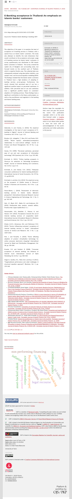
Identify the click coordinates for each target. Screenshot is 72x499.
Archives (13, 8)
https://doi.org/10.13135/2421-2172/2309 (21, 32)
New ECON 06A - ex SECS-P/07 (38, 428)
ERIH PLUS (41, 402)
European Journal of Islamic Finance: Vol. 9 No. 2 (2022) (33, 308)
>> (21, 329)
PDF (46, 26)
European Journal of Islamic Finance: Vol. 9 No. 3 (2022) (25, 280)
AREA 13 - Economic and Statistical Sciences (27, 426)
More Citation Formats (52, 63)
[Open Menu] (6, 1)
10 (18, 329)
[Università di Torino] (9, 472)
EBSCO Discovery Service (28, 419)
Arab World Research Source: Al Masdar (51, 419)
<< (5, 329)
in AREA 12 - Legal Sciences (50, 424)
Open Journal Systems (11, 340)
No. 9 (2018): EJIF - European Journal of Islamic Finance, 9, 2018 (41, 8)
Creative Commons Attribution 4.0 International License (42, 459)
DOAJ (33, 406)
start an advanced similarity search (23, 333)
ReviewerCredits (33, 412)
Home (6, 8)
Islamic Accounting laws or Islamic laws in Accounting (34, 319)
